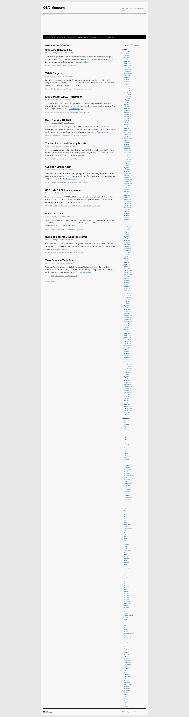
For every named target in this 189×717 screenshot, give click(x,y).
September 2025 (128, 73)
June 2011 (126, 398)
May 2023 (126, 124)
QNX (125, 611)
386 (52, 89)
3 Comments (79, 229)
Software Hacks (61, 65)
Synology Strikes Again (58, 166)
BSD (125, 455)
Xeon (125, 704)
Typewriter (126, 658)
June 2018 (126, 235)
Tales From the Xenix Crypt (60, 260)
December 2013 (128, 339)
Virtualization (87, 206)
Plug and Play (127, 603)
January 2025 (127, 89)
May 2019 (126, 215)
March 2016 (127, 286)
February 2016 (127, 288)
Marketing (126, 558)
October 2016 (127, 272)
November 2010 (128, 408)
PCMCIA (126, 591)
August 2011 (127, 394)
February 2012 (127, 382)
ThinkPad (126, 655)
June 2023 (126, 122)
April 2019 (126, 217)
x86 (125, 698)
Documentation (127, 499)
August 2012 (127, 371)
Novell (125, 574)
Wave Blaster (127, 682)
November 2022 (128, 134)
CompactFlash (127, 469)
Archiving (54, 112)
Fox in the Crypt (54, 213)
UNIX (74, 206)
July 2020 (126, 187)
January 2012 (127, 384)
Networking (63, 182)
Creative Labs (127, 483)
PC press (126, 588)
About (53, 37)
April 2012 (126, 379)
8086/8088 (126, 432)
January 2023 (127, 130)
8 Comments (83, 135)
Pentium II (126, 597)
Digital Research (128, 497)
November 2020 (128, 179)
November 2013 (128, 341)
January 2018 (127, 244)
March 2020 (127, 195)
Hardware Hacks (128, 528)
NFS (52, 206)
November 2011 (128, 388)
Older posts (49, 281)
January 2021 (127, 175)
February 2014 (127, 335)
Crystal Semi (127, 485)
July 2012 (126, 373)
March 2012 (127, 381)
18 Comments (85, 112)
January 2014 (127, 337)
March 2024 (127, 108)
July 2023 (126, 120)
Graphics (126, 526)
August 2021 (127, 162)
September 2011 (128, 392)
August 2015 (127, 300)
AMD (125, 438)
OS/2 (125, 580)
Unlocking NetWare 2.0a (58, 49)
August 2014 (127, 323)
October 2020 (127, 181)
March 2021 (127, 172)
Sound (125, 641)
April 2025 (126, 83)
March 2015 (127, 310)
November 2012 (128, 365)
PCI (125, 589)
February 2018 (127, 242)
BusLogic (126, 459)
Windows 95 (127, 688)
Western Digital (128, 684)
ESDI (125, 515)
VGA (125, 672)
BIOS (125, 450)
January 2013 (127, 361)
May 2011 (126, 400)
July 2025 (126, 77)
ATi (125, 448)
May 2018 (126, 237)
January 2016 (127, 290)
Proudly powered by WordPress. (132, 712)
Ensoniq (53, 252)
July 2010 (126, 414)
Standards (126, 647)
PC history (69, 89)
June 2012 (126, 375)
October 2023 (127, 114)
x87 (125, 700)
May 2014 (126, 329)
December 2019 (128, 201)
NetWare (53, 65)
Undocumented (127, 664)
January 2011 (127, 406)
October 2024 (127, 95)
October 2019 (127, 205)
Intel (64, 89)
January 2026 (127, 65)
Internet (126, 538)
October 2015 (127, 296)
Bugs (125, 457)
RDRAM (126, 617)
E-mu (125, 507)
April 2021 (126, 170)
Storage (126, 649)
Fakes (125, 519)
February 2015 (127, 311)
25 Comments (71, 65)
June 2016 (126, 280)
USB (125, 670)
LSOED (126, 556)
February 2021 (127, 173)
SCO (55, 206)
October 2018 (127, 229)
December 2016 (128, 268)
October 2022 (127, 136)
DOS (125, 501)
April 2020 (126, 193)
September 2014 (128, 321)
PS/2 (125, 609)
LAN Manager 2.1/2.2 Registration (63, 96)
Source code (127, 645)
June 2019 (126, 213)
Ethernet (126, 517)
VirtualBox (79, 206)
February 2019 (127, 221)
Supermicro (127, 651)
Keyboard (126, 544)
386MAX (126, 424)
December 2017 (128, 246)
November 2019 (128, 203)
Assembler (126, 446)
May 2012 (126, 377)
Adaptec (126, 434)
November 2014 (128, 317)
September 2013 (128, 345)
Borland (126, 453)
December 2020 (128, 177)
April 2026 (126, 59)
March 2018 (127, 241)
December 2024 (128, 91)
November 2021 (128, 156)
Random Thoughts (128, 615)
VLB (125, 678)
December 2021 (128, 154)
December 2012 (128, 363)
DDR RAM (127, 489)
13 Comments (80, 252)
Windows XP (127, 690)
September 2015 (128, 298)
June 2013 (126, 351)
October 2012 (127, 367)
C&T (125, 463)
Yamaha (126, 706)
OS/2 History (61, 37)
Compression (127, 473)
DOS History (72, 37)
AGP (125, 436)
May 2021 (126, 168)
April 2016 (126, 284)
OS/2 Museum (54, 7)
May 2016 (126, 282)
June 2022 (126, 142)
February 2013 (127, 359)
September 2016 (128, 274)
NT (124, 576)
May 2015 (126, 306)
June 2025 (126, 79)
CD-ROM (126, 465)
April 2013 (126, 355)
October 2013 (127, 343)
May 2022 (126, 144)
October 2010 (127, 410)
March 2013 (127, 357)
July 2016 (126, 278)
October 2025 (127, 71)
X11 (125, 696)
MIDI (125, 564)
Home (47, 37)
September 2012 (128, 369)
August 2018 (127, 231)
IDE (125, 534)
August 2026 (127, 51)
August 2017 (127, 252)
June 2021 (126, 166)
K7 (124, 542)
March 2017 (127, 262)
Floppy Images (127, 524)
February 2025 (127, 87)
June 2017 (126, 256)
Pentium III (127, 599)
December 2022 (128, 132)
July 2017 (126, 254)
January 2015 (127, 313)
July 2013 (126, 349)
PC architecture (55, 135)
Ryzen (125, 621)
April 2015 (126, 308)
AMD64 (126, 440)
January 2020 (127, 199)
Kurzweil (126, 548)
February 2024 (127, 110)
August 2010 (127, 412)
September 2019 (128, 207)
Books (125, 451)
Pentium (126, 593)
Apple (125, 442)
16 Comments (77, 159)
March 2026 (127, 61)
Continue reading (83, 62)
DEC (125, 493)
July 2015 (126, 302)
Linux (125, 554)
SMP (125, 635)
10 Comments (87, 89)
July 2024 (126, 101)
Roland (125, 619)
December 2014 (128, 315)
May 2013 (126, 353)
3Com (125, 426)
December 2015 (128, 292)
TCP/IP (70, 206)
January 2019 (127, 223)
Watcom (126, 680)
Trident (125, 657)
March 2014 (127, 333)
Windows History (95, 37)
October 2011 (127, 390)
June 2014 (126, 327)
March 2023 (127, 128)
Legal (125, 552)
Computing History (129, 475)
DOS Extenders (128, 503)
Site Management (128, 633)
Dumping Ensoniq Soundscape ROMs (66, 236)
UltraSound (127, 660)
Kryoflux (126, 546)
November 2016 (128, 270)
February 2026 (127, 63)
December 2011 (128, 386)
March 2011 (127, 404)
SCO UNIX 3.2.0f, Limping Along (63, 190)
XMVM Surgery (53, 73)
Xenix (73, 229)
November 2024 (128, 93)
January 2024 (127, 112)
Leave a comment (83, 182)
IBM (125, 532)
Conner (125, 477)
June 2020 (126, 189)
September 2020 (128, 183)
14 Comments (96, 206)
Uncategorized (127, 662)
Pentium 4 (126, 595)
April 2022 (126, 146)
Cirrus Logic (127, 467)
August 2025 (127, 75)
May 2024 (126, 104)
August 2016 (127, 276)
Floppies (126, 522)
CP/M (125, 481)
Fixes (125, 520)
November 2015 (128, 294)
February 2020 (127, 197)
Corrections (127, 479)
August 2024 (127, 99)
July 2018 (126, 233)
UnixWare (126, 668)
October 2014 (127, 319)
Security (126, 631)
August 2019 (127, 209)
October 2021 (127, 158)
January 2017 (127, 266)
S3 (124, 623)
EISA (125, 511)
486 (125, 430)
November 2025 (128, 69)
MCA (125, 560)
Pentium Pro (127, 601)
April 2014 (126, 331)
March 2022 (127, 148)
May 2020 (126, 191)
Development (58, 89)
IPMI (125, 540)
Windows (126, 686)
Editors (125, 509)
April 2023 (126, 126)
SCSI (125, 627)
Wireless (126, 692)
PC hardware (65, 135)
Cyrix (125, 487)
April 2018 (126, 239)
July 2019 (126, 211)
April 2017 (126, 260)
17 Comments (73, 276)
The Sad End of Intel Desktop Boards (65, 143)
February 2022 (127, 150)
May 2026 (126, 57)
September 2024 (128, 97)
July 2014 (126, 325)
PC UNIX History (108, 37)
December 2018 (128, 225)
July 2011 (126, 396)
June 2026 (126, 55)
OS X (125, 578)
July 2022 (126, 140)
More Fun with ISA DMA (58, 120)
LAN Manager (55, 182)
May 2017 (126, 258)
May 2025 (126, 81)
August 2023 (127, 118)
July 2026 (126, 53)
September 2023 (128, 116)
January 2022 (127, 152)
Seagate (126, 629)
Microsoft (67, 112)
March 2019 (127, 219)
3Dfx (125, 428)
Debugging (60, 112)
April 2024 (126, 106)
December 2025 (128, 67)
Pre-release (126, 607)
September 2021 (128, 160)
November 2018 (128, 227)
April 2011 (126, 402)
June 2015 (126, 304)
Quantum (126, 613)
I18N (125, 530)
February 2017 (127, 264)
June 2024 (126, 103)
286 (125, 420)
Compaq (126, 471)
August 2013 (127, 347)
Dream (125, 505)
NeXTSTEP (127, 570)
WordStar (126, 694)
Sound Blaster (71, 252)
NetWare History (83, 37)
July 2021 (126, 164)
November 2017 (128, 248)
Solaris (125, 639)
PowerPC (126, 605)
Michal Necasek (69, 53)
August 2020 (127, 185)
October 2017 (127, 250)
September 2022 (128, 138)
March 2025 (127, 85)
